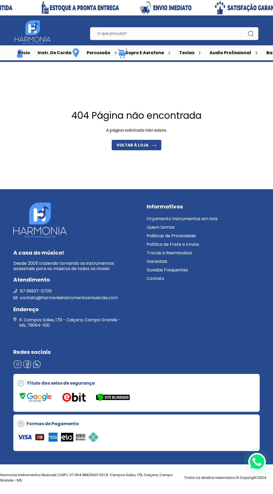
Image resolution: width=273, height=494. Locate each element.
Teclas (186, 53)
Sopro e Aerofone (145, 53)
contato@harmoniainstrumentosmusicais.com (69, 298)
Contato (155, 278)
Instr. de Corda (54, 53)
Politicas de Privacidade (171, 236)
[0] (122, 57)
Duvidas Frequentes (167, 270)
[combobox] (170, 34)
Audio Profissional (230, 53)
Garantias (157, 261)
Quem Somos (161, 227)
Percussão (98, 53)
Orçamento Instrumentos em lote (182, 219)
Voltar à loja (132, 145)
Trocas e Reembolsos (169, 253)
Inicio (24, 53)
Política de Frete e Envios (173, 244)
